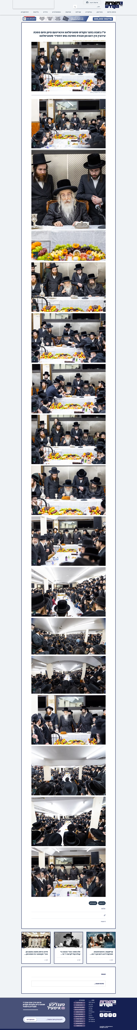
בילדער (103, 908)
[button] (92, 1019)
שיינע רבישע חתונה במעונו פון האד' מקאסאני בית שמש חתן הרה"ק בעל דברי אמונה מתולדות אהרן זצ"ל (37, 953)
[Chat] (101, 1015)
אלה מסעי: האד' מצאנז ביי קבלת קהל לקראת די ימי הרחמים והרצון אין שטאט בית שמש (69, 953)
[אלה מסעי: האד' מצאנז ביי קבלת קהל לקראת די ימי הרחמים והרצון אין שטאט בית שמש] (68, 940)
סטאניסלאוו (93, 903)
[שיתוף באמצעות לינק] (105, 915)
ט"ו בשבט (101, 903)
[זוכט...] (75, 7)
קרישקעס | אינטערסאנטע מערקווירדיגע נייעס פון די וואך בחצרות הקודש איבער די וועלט (101, 953)
